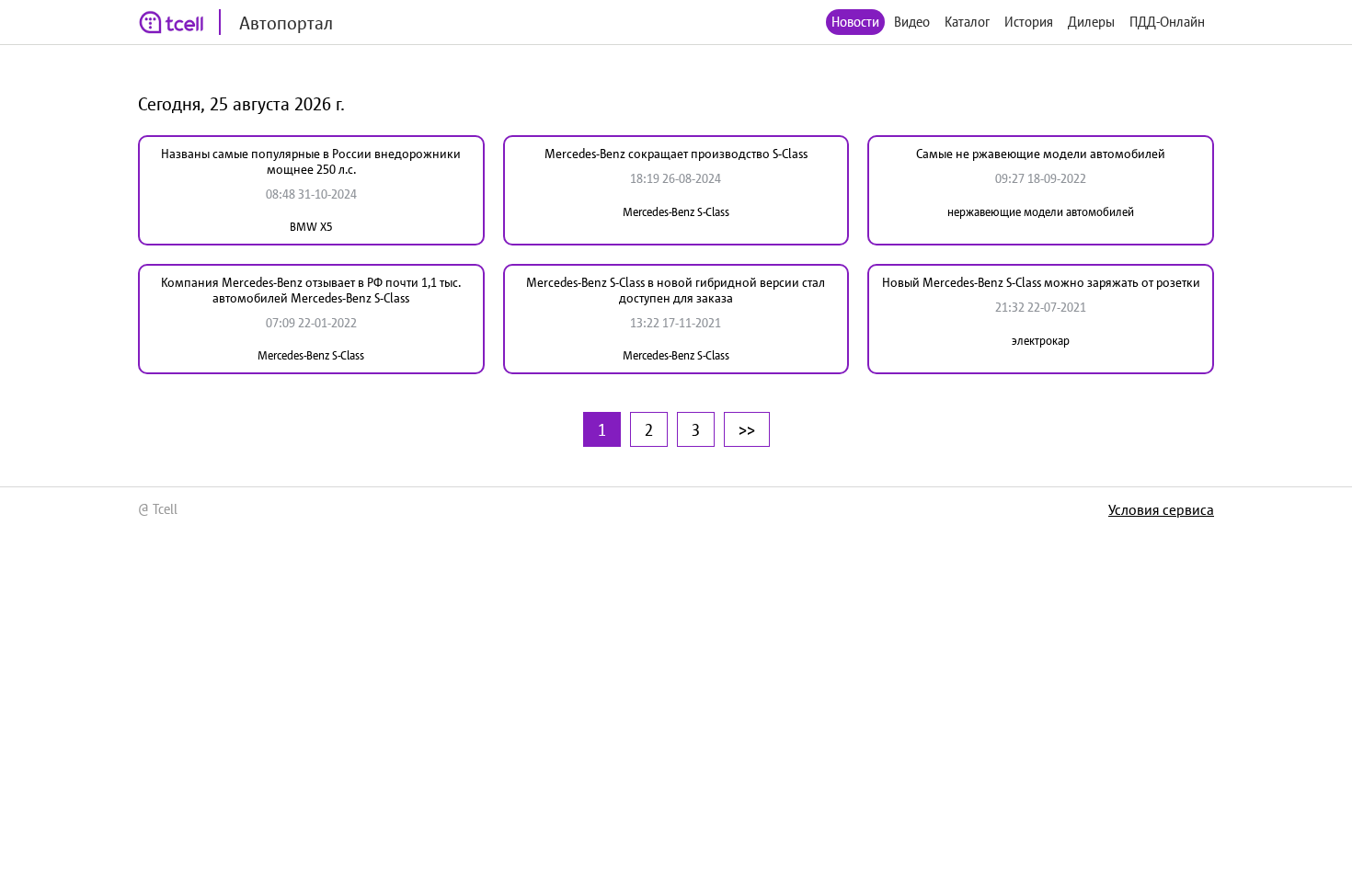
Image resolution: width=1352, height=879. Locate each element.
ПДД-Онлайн (1167, 21)
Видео (912, 21)
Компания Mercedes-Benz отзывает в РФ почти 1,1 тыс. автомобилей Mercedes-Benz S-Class (311, 290)
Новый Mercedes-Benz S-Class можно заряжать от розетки (1041, 282)
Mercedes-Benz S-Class (676, 212)
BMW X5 (311, 227)
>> (747, 429)
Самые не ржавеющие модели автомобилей (1040, 153)
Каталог (967, 21)
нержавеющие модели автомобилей (1040, 212)
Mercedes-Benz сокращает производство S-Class (676, 153)
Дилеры (1091, 21)
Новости (855, 21)
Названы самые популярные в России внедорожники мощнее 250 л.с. (311, 161)
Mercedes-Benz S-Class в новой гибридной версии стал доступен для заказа (675, 290)
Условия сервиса (1161, 509)
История (1028, 21)
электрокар (1041, 341)
